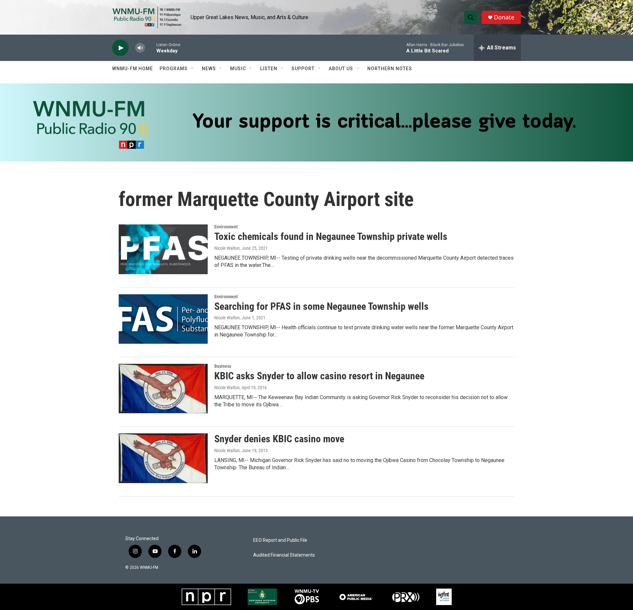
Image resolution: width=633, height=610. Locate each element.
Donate (504, 17)
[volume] (140, 48)
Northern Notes (389, 68)
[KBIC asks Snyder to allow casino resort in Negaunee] (163, 388)
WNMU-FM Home (132, 68)
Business (222, 366)
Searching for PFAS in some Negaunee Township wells (321, 306)
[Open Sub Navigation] (192, 68)
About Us (341, 68)
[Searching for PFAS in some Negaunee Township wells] (163, 319)
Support (303, 68)
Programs (174, 68)
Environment (226, 226)
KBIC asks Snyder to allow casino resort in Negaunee (319, 376)
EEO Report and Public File (280, 540)
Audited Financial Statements (284, 555)
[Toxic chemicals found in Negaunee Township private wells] (163, 249)
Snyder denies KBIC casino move (279, 439)
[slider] (151, 47)
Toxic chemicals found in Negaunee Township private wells (330, 236)
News (209, 68)
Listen (268, 68)
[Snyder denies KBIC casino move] (163, 458)
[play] (120, 48)
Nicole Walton (227, 248)
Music (238, 68)
